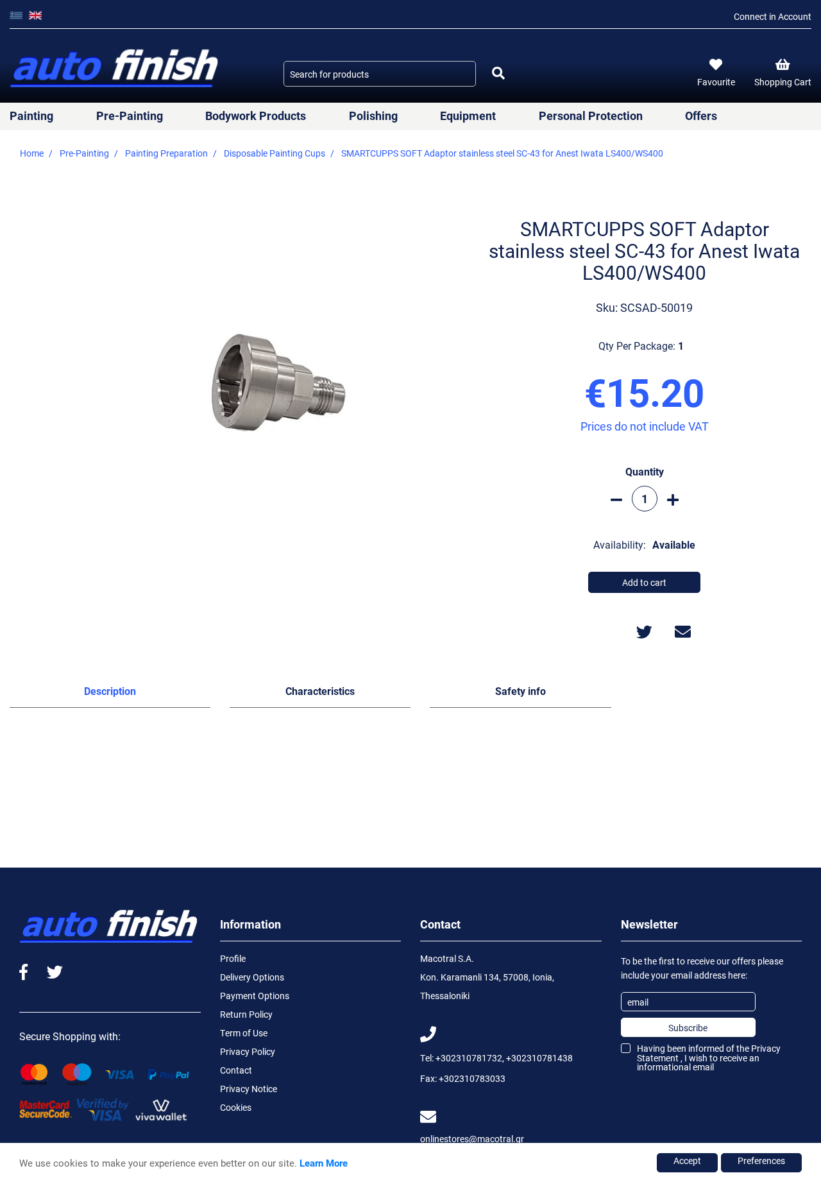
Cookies (235, 1107)
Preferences (761, 1160)
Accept (687, 1160)
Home (32, 153)
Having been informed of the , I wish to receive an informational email (709, 1057)
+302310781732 (469, 1058)
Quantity (644, 471)
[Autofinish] (115, 69)
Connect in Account (772, 16)
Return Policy (246, 1014)
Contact (236, 1070)
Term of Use (243, 1033)
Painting (31, 115)
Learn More (324, 1162)
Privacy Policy (247, 1051)
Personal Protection (591, 115)
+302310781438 (539, 1058)
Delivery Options (252, 977)
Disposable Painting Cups (274, 153)
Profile (233, 958)
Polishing (373, 115)
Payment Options (254, 995)
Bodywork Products (255, 115)
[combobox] (380, 74)
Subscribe (687, 1028)
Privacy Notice (248, 1089)
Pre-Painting (129, 115)
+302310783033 (472, 1078)
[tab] (110, 694)
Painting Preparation (166, 153)
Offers (701, 115)
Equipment (468, 115)
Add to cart (644, 582)
